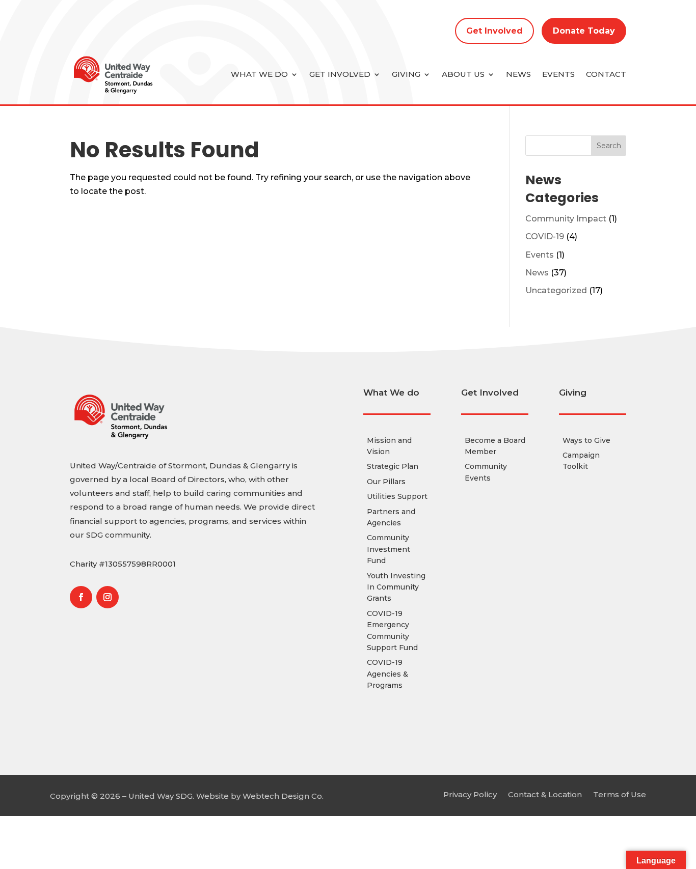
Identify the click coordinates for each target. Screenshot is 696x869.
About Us (463, 74)
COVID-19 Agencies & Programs (387, 674)
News (518, 74)
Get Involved (494, 31)
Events (558, 74)
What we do (259, 74)
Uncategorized (556, 290)
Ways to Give (586, 440)
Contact (606, 74)
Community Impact (565, 218)
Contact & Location (545, 794)
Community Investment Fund (388, 549)
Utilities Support (397, 496)
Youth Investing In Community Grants (396, 587)
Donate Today (584, 31)
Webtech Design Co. (283, 796)
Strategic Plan (392, 466)
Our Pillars (386, 481)
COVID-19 (544, 236)
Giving (406, 74)
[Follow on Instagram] (107, 597)
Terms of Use (619, 794)
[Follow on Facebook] (81, 597)
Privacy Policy (470, 794)
